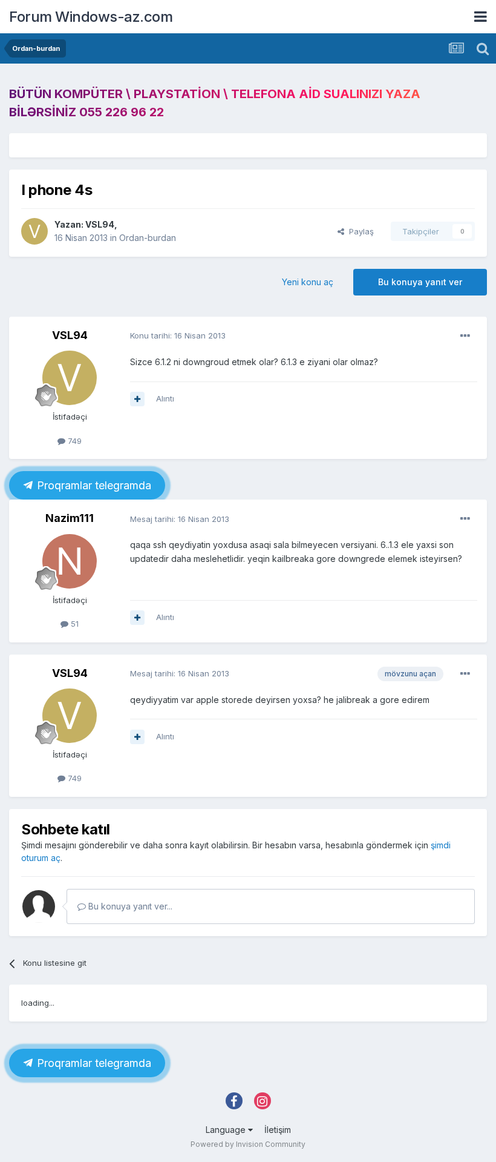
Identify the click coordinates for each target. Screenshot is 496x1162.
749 (73, 441)
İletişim (277, 1129)
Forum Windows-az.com (90, 16)
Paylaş (359, 231)
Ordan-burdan (147, 238)
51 (73, 624)
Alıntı (165, 398)
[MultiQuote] (137, 399)
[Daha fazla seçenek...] (465, 336)
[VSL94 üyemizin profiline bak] (34, 231)
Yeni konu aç (307, 282)
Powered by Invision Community (248, 1144)
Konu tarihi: (178, 335)
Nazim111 (69, 518)
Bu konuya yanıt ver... (129, 906)
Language (227, 1129)
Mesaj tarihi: (179, 519)
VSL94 (99, 224)
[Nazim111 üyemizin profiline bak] (69, 561)
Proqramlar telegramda (92, 485)
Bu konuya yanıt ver (420, 282)
